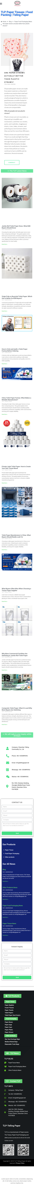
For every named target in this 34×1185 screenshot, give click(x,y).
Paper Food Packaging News (13, 905)
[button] (17, 850)
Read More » (5, 244)
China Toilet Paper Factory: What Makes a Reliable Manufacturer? (16, 399)
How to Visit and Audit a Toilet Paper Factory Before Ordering (14, 350)
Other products (9, 857)
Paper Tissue (9, 850)
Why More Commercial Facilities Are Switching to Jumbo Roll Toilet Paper (15, 654)
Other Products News (10, 887)
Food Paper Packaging (12, 853)
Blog (4, 869)
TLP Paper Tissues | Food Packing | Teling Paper (17, 13)
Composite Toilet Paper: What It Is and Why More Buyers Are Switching (17, 709)
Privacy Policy (20, 1163)
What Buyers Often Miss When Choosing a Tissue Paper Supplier (16, 589)
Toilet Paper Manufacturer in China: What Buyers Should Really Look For (16, 536)
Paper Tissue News (9, 923)
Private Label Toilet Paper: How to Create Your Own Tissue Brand (16, 467)
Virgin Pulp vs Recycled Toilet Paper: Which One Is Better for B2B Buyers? (17, 297)
